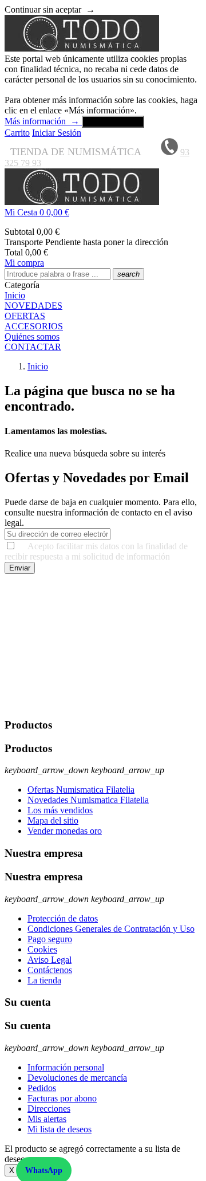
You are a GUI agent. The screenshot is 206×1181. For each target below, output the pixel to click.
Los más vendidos (60, 810)
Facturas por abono (62, 1098)
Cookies (42, 949)
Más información (42, 121)
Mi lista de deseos (59, 1129)
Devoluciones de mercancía (77, 1077)
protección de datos (77, 702)
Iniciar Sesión (56, 132)
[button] (103, 212)
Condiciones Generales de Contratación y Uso (111, 929)
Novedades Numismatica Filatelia (88, 800)
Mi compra (24, 262)
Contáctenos (49, 970)
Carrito (17, 132)
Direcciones (48, 1108)
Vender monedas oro (64, 831)
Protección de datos (62, 918)
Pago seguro (49, 939)
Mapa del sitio (52, 820)
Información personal (65, 1067)
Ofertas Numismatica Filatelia (80, 789)
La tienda (44, 980)
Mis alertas (46, 1119)
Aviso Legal (49, 960)
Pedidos (41, 1088)
